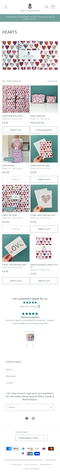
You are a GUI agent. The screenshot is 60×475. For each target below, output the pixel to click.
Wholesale (11, 376)
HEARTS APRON (8, 165)
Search (9, 369)
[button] (6, 7)
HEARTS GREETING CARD (40, 165)
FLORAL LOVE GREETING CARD (14, 265)
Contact (9, 382)
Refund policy (51, 460)
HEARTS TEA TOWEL (10, 215)
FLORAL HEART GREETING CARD (42, 215)
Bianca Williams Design (19, 460)
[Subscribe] (51, 407)
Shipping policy (46, 464)
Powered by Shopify (35, 460)
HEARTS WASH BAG (37, 116)
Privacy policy (16, 464)
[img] (30, 302)
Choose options (44, 129)
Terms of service (31, 464)
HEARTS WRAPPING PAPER (12, 116)
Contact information (31, 469)
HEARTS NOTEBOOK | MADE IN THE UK (44, 266)
